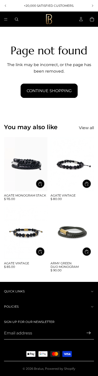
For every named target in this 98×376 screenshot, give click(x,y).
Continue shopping (49, 90)
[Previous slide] (5, 5)
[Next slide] (92, 5)
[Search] (16, 19)
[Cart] (91, 19)
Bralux (38, 368)
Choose (44, 183)
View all (86, 127)
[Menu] (6, 19)
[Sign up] (88, 333)
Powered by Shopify (60, 368)
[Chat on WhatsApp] (86, 352)
